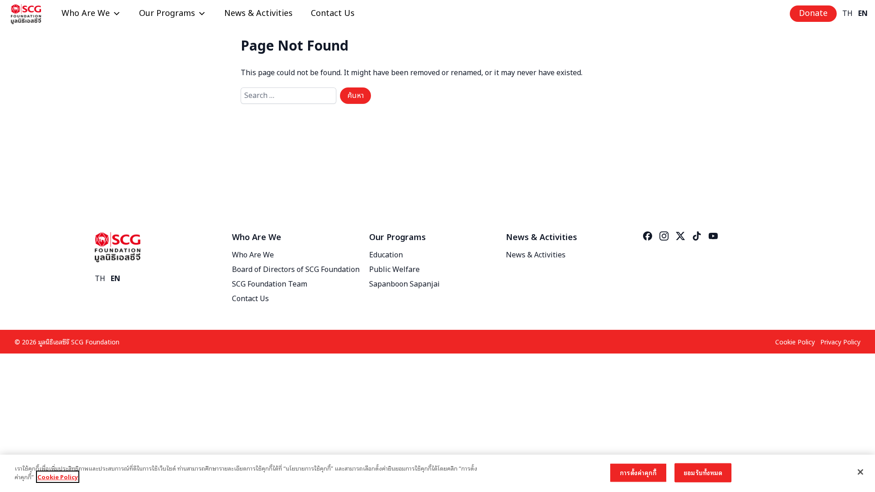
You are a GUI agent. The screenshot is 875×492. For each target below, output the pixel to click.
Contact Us (333, 13)
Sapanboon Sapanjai (404, 284)
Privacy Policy (840, 341)
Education (386, 255)
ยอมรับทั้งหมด (703, 472)
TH (847, 13)
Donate (813, 13)
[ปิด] (860, 472)
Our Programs (167, 13)
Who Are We (86, 13)
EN (863, 13)
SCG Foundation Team (269, 284)
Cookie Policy (795, 341)
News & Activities (258, 13)
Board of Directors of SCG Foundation (296, 269)
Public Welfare (394, 269)
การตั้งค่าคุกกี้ (638, 472)
